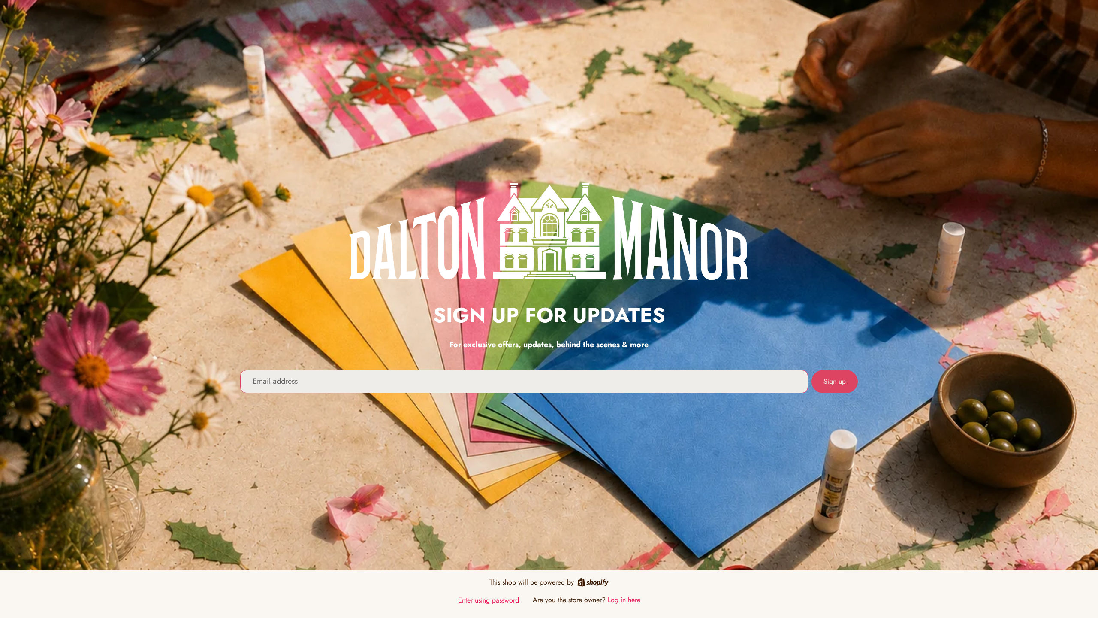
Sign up (835, 381)
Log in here (624, 600)
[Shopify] (593, 582)
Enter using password (488, 600)
